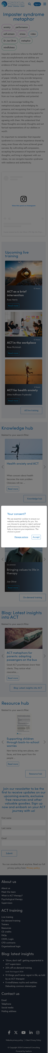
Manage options (21, 537)
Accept (36, 537)
